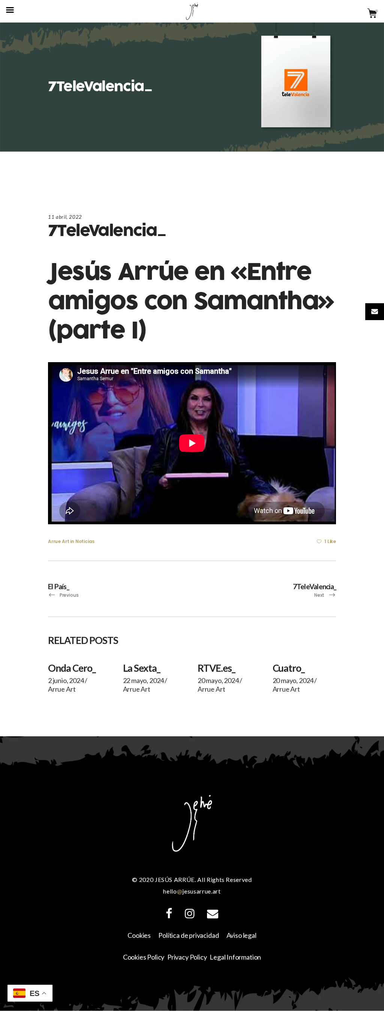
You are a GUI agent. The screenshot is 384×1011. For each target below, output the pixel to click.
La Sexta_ (141, 668)
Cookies (139, 935)
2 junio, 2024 (66, 680)
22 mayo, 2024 (143, 680)
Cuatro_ (289, 668)
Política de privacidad (188, 935)
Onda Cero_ (72, 668)
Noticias (85, 541)
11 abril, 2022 (65, 217)
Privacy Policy (187, 957)
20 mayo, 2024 (218, 680)
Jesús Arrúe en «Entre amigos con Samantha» (191, 287)
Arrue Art (58, 541)
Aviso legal (241, 935)
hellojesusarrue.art (191, 891)
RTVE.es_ (216, 668)
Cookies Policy (143, 957)
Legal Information (235, 957)
